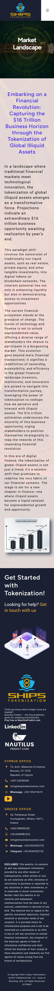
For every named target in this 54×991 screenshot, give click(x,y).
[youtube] (8, 798)
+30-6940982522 (20, 834)
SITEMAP (27, 984)
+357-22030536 (19, 780)
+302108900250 (20, 828)
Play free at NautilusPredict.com (22, 720)
